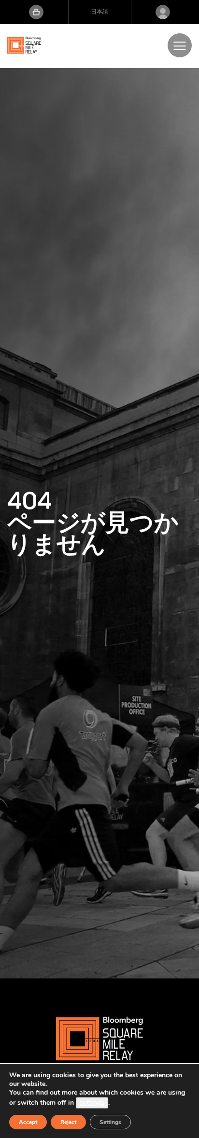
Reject (68, 1122)
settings (92, 1102)
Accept (28, 1122)
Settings (110, 1122)
